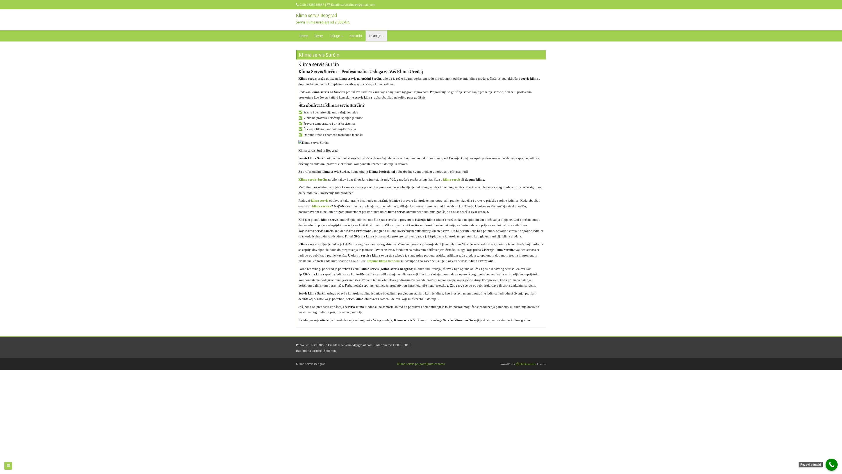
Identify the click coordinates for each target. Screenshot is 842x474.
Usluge (334, 35)
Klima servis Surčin (312, 179)
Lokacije (375, 35)
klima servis (451, 179)
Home (303, 35)
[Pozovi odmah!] (832, 465)
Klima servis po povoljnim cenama (421, 364)
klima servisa (321, 206)
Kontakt (356, 35)
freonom (383, 261)
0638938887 (315, 4)
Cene (319, 35)
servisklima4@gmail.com (358, 4)
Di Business (527, 364)
